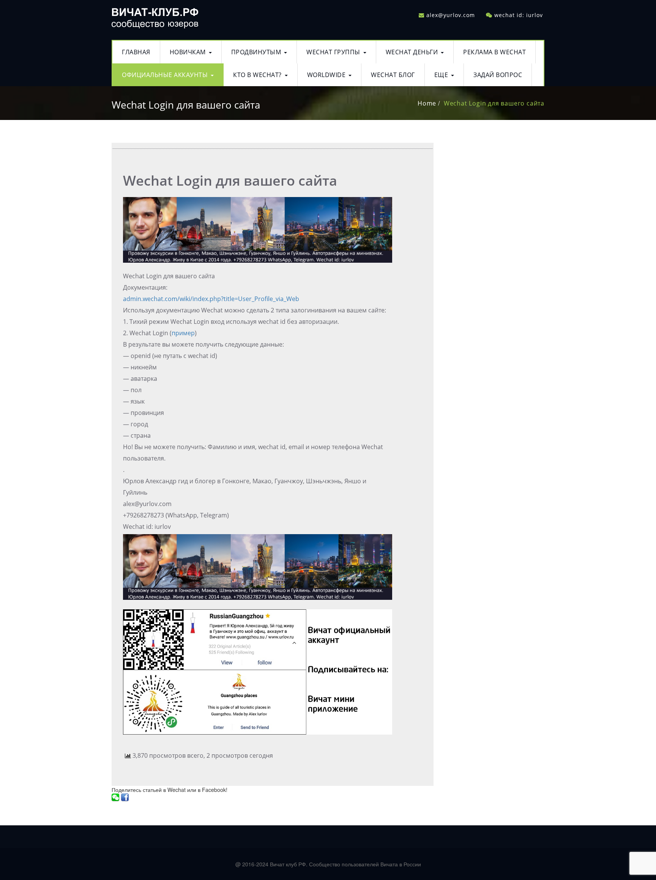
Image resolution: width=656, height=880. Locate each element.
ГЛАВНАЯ (136, 52)
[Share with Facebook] (125, 797)
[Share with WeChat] (115, 797)
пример (183, 333)
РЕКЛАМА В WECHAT (494, 52)
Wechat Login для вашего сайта (494, 103)
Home (427, 103)
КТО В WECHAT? (257, 75)
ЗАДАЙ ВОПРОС (497, 75)
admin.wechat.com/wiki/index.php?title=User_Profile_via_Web (211, 299)
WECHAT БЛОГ (393, 75)
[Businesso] (155, 16)
